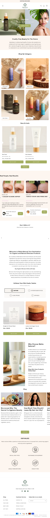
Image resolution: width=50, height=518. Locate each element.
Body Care (6, 506)
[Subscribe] (45, 500)
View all (25, 166)
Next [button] (49, 198)
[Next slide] (47, 22)
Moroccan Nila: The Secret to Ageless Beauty (11, 409)
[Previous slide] (3, 22)
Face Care (5, 503)
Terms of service (37, 516)
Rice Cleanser (29, 154)
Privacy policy (44, 516)
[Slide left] (2, 143)
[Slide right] (47, 143)
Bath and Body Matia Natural (12, 515)
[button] (2, 5)
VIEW (20, 213)
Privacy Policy (20, 506)
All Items (5, 500)
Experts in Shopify (21, 515)
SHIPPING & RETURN (20, 509)
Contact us (19, 500)
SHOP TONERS (25, 25)
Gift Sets (5, 509)
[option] (13, 197)
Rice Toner (4, 154)
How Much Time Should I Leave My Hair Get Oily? (34, 409)
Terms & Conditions (21, 503)
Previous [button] (0, 197)
